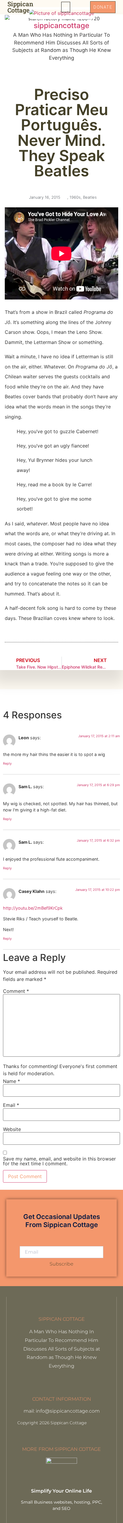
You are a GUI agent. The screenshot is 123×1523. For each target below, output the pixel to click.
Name (11, 1081)
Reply (7, 763)
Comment (16, 991)
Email (11, 1105)
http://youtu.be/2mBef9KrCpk (33, 908)
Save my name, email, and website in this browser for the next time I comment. (59, 1161)
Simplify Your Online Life (61, 1491)
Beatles (90, 197)
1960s (75, 197)
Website (12, 1129)
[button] (65, 7)
